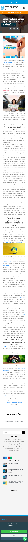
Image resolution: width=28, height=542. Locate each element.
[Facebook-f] (11, 2)
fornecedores (6, 265)
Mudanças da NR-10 (13, 463)
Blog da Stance (8, 395)
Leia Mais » (10, 465)
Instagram (14, 402)
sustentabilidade (8, 62)
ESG (24, 60)
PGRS (24, 314)
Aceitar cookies (14, 531)
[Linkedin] (16, 2)
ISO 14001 (19, 242)
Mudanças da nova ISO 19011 (15, 475)
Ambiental (8, 242)
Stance (5, 346)
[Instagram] (14, 2)
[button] (24, 8)
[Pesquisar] (23, 432)
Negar (14, 535)
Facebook (8, 402)
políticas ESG (6, 240)
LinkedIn (20, 402)
